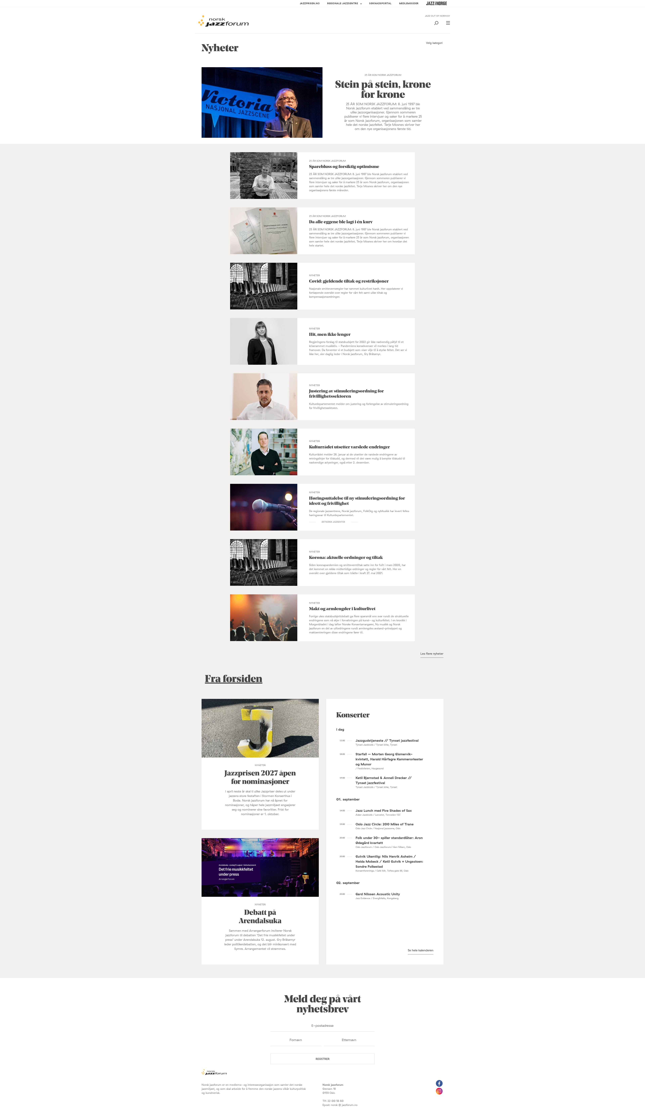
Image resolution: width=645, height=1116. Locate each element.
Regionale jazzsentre (342, 3)
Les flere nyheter (431, 654)
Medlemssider (409, 3)
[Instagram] (439, 1093)
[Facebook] (439, 1085)
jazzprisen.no (310, 3)
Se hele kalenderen (420, 950)
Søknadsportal (380, 3)
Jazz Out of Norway (437, 15)
